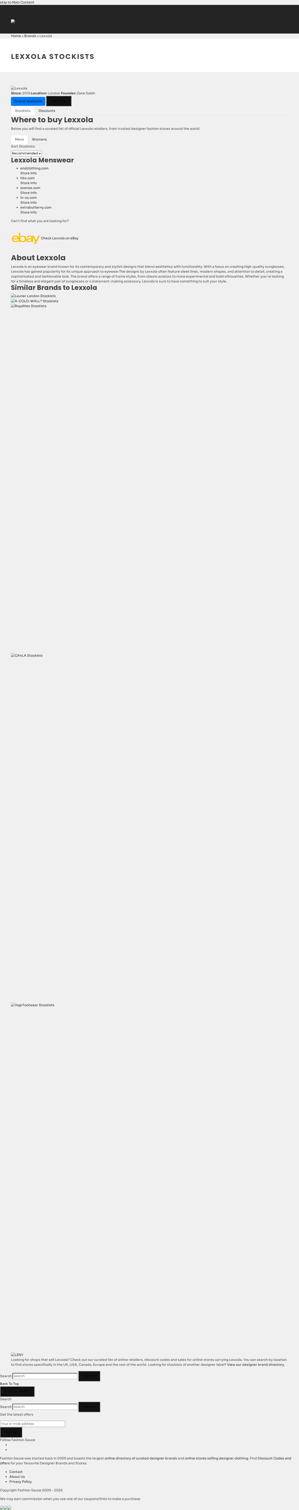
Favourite (58, 101)
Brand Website (28, 101)
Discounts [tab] (47, 111)
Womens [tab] (39, 139)
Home (16, 36)
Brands (30, 36)
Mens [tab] (19, 139)
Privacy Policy (20, 1481)
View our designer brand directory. (256, 1364)
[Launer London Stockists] (33, 296)
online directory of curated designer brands (141, 1458)
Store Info (28, 173)
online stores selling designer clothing (216, 1458)
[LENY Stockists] (17, 1354)
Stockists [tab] (23, 111)
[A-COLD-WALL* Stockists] (34, 301)
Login (4, 7)
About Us (17, 1477)
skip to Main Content (17, 2)
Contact (16, 1472)
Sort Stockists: (23, 146)
